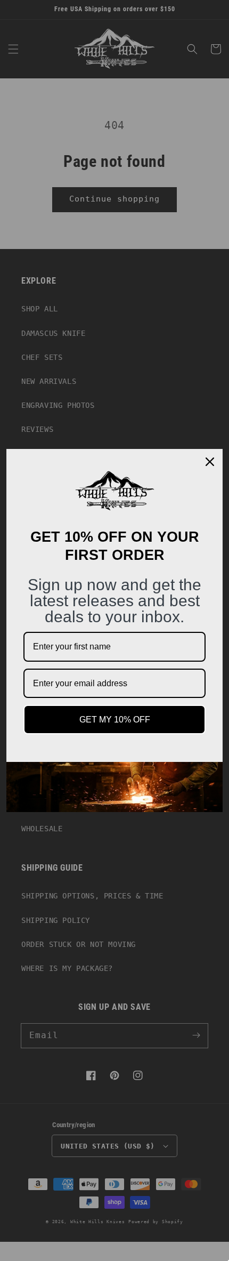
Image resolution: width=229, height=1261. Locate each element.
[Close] (210, 462)
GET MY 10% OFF (114, 719)
